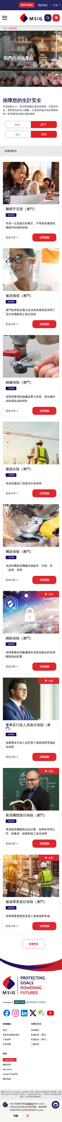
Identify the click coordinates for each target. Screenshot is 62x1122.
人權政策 (35, 1044)
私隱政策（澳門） (39, 1039)
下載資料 (7, 1039)
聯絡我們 (7, 1064)
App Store (7, 1069)
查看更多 (34, 944)
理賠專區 (43, 5)
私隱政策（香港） (39, 1034)
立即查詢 (44, 237)
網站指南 (7, 1078)
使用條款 (35, 1030)
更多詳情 (10, 237)
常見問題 (7, 1044)
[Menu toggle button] (4, 17)
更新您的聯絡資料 (11, 1034)
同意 (15, 1115)
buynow (56, 18)
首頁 (5, 28)
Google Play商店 (10, 1073)
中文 (55, 5)
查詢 (5, 1030)
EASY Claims (27, 5)
